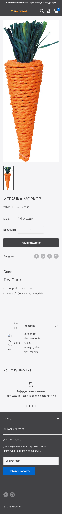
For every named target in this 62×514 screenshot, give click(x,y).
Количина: (9, 229)
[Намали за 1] (21, 229)
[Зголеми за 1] (40, 229)
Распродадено (31, 242)
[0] (56, 11)
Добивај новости (19, 471)
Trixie (6, 207)
